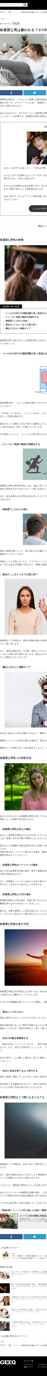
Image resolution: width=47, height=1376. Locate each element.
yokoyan (14, 1326)
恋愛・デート (13, 12)
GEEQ (2, 12)
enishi (13, 1301)
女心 (2, 19)
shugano (14, 1288)
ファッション (28, 1364)
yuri (13, 1254)
